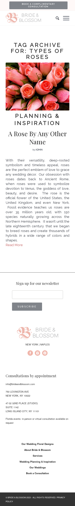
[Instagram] (37, 353)
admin (39, 149)
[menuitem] (38, 5)
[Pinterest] (45, 353)
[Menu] (64, 18)
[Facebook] (30, 353)
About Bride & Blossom (37, 450)
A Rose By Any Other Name (37, 137)
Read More (14, 245)
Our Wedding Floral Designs (37, 444)
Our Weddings (37, 467)
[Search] (55, 18)
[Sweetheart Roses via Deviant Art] (37, 86)
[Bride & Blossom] (37, 334)
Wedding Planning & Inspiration (37, 461)
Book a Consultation (37, 473)
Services (37, 455)
